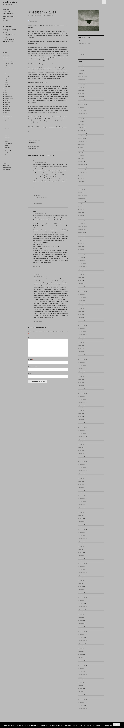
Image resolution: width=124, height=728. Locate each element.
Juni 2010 (80, 580)
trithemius (7, 139)
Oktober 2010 (81, 569)
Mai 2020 (80, 246)
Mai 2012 (80, 515)
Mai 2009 (80, 617)
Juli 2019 (80, 271)
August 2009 (81, 609)
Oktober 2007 (81, 671)
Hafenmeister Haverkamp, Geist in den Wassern (9, 31)
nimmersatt (7, 120)
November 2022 (81, 167)
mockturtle (7, 110)
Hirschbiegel (8, 86)
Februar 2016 (81, 388)
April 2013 (80, 484)
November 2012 (81, 498)
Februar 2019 (81, 286)
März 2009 (80, 623)
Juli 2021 (80, 206)
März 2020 (80, 252)
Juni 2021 (80, 209)
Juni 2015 (80, 410)
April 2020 (80, 249)
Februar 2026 (81, 73)
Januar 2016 (81, 391)
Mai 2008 (80, 651)
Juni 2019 (80, 274)
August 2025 (81, 84)
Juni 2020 (80, 243)
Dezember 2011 (81, 529)
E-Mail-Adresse (33, 367)
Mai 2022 (80, 181)
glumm (6, 84)
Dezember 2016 (81, 359)
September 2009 (81, 606)
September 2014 (81, 436)
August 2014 (81, 439)
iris (5, 88)
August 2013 (81, 473)
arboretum (7, 59)
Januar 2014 (81, 459)
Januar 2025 (81, 101)
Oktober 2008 (81, 637)
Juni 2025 (80, 87)
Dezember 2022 (81, 164)
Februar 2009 (81, 626)
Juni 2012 (80, 512)
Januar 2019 (81, 289)
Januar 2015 (81, 425)
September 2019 (81, 266)
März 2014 (80, 453)
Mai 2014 (80, 447)
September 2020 (81, 235)
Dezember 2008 (81, 631)
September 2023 (81, 141)
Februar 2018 (81, 320)
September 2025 (81, 82)
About (87, 2)
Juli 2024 (80, 116)
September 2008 (81, 640)
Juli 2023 (80, 147)
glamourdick (7, 82)
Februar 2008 (81, 660)
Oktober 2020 (81, 232)
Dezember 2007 (81, 665)
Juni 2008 (80, 648)
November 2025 (81, 79)
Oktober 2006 (81, 705)
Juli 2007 (80, 680)
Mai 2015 (80, 413)
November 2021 (81, 198)
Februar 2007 (81, 694)
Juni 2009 (80, 614)
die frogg (7, 76)
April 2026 (80, 68)
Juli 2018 (80, 305)
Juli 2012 (80, 510)
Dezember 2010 (81, 563)
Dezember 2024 (81, 104)
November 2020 (81, 229)
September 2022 (81, 172)
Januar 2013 (81, 493)
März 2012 (80, 521)
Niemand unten (6, 11)
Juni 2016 (80, 376)
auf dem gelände (8, 61)
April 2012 (80, 518)
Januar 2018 (81, 323)
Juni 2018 (80, 308)
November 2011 (81, 532)
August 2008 (81, 643)
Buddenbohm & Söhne (10, 63)
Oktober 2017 (81, 331)
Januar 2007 (81, 696)
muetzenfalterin (8, 116)
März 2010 (80, 589)
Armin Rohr (7, 57)
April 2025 (80, 93)
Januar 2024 (81, 130)
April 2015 (80, 416)
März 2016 (80, 385)
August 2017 (81, 337)
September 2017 (81, 334)
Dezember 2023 (81, 133)
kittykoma (7, 94)
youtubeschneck (8, 152)
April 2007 (80, 688)
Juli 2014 (80, 441)
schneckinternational (10, 2)
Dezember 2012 (81, 495)
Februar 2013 (81, 490)
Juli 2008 (80, 646)
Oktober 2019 (81, 263)
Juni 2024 (80, 118)
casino (6, 65)
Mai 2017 (80, 345)
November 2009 (81, 600)
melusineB (7, 106)
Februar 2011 (81, 558)
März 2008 (80, 657)
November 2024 (81, 107)
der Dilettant (7, 72)
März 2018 (80, 317)
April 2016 (80, 382)
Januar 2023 (81, 161)
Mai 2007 (80, 685)
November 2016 (81, 362)
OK (116, 724)
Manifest (94, 2)
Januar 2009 (81, 628)
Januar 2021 (81, 223)
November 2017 (81, 328)
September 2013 (81, 470)
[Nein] (122, 725)
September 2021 (81, 203)
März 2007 (80, 691)
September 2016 (81, 368)
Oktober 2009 (81, 603)
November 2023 (81, 135)
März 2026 (80, 70)
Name (30, 359)
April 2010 (80, 586)
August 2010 (81, 575)
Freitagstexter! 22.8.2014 (84, 43)
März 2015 (80, 419)
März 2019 (80, 283)
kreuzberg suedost (9, 98)
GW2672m (5, 20)
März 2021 (80, 218)
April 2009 (80, 620)
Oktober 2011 (81, 535)
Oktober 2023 (81, 138)
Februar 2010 (81, 592)
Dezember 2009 (81, 597)
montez (6, 114)
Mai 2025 (80, 90)
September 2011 (81, 538)
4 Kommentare (49, 15)
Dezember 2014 (81, 427)
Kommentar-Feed (7, 167)
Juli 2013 (80, 476)
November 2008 (81, 634)
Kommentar (32, 338)
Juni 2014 (80, 444)
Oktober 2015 (81, 399)
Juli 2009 (80, 612)
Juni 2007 (80, 682)
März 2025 (80, 96)
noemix (6, 124)
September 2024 (81, 113)
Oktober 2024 (81, 110)
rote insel (7, 135)
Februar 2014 (81, 456)
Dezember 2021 (81, 195)
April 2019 (80, 280)
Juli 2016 (80, 373)
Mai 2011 (80, 549)
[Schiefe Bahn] (32, 21)
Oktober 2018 (81, 297)
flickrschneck (8, 150)
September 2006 (81, 708)
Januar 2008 (81, 662)
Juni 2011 (80, 546)
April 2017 (80, 348)
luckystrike (7, 102)
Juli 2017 (80, 339)
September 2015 (81, 402)
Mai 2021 (80, 212)
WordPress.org (6, 169)
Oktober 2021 (81, 201)
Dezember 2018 (81, 291)
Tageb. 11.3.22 (34, 141)
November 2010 (81, 566)
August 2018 (81, 303)
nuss (6, 127)
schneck (40, 15)
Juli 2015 (80, 407)
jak (5, 90)
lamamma (7, 100)
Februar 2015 (81, 422)
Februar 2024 (81, 127)
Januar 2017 (81, 357)
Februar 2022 (81, 189)
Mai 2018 (80, 311)
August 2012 (81, 507)
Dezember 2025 (81, 76)
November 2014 (81, 430)
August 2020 (81, 237)
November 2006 (81, 702)
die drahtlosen (81, 54)
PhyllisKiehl (7, 129)
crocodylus (7, 70)
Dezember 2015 (81, 393)
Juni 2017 (80, 342)
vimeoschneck (8, 154)
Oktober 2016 (81, 365)
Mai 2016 (80, 379)
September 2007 (81, 674)
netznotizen (7, 118)
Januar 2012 (81, 526)
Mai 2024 (80, 121)
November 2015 (81, 396)
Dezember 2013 (81, 461)
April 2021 (80, 215)
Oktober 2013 (81, 467)
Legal (99, 2)
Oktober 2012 (81, 501)
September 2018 (81, 300)
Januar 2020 (81, 257)
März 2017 (80, 351)
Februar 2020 (81, 255)
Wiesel (4, 34)
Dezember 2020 (81, 226)
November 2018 (81, 294)
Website (30, 374)
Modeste (7, 112)
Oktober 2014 (81, 433)
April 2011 (80, 552)
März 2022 (80, 187)
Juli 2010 (80, 578)
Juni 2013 (80, 478)
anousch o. (7, 55)
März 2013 (80, 487)
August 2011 (81, 541)
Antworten (37, 187)
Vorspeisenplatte (8, 143)
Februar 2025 (81, 99)
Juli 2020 (80, 240)
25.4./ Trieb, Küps (33, 147)
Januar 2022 (81, 192)
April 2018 (80, 314)
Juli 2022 (80, 175)
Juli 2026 (80, 65)
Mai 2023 (80, 152)
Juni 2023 (80, 150)
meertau (7, 104)
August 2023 (81, 144)
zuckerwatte (7, 147)
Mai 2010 (80, 583)
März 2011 (80, 555)
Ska (78, 49)
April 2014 (80, 450)
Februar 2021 (81, 221)
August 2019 (81, 269)
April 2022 (80, 184)
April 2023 (80, 155)
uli (33, 160)
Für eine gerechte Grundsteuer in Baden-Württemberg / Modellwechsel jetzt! (9, 15)
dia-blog (6, 74)
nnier (6, 122)
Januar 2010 (81, 594)
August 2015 (81, 405)
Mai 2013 (80, 481)
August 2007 (81, 677)
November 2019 (81, 260)
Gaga (6, 80)
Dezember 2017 (81, 325)
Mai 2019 (80, 277)
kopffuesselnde (8, 96)
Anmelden (5, 163)
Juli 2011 (80, 544)
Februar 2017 (81, 354)
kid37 (6, 92)
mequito (7, 108)
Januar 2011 (81, 560)
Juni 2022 (80, 178)
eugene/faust (8, 78)
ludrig (4, 18)
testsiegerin (7, 137)
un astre (7, 141)
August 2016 (81, 371)
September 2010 (81, 572)
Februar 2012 (81, 524)
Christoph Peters (8, 68)
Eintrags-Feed (6, 165)
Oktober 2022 (81, 169)
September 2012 (81, 504)
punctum (7, 131)
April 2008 (80, 654)
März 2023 (80, 158)
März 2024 (80, 124)
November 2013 (81, 464)
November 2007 (81, 668)
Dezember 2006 (81, 699)
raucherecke (8, 133)
